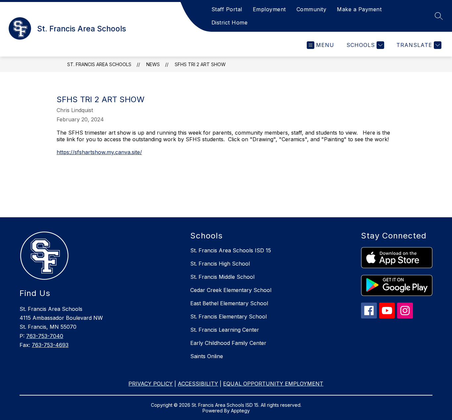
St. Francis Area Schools (99, 64)
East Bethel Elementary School (229, 303)
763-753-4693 (50, 345)
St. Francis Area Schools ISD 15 (230, 250)
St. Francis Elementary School (228, 316)
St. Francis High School (220, 263)
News (153, 64)
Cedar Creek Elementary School (230, 290)
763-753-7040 (44, 336)
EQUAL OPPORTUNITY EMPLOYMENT (273, 383)
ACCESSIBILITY (198, 383)
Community (311, 9)
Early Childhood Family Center (228, 343)
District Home (229, 22)
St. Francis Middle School (222, 276)
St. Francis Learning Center (224, 329)
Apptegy (240, 410)
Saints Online (206, 356)
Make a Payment (359, 9)
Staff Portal (226, 9)
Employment (269, 9)
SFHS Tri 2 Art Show (200, 64)
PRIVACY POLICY (150, 383)
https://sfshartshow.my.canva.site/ (99, 152)
